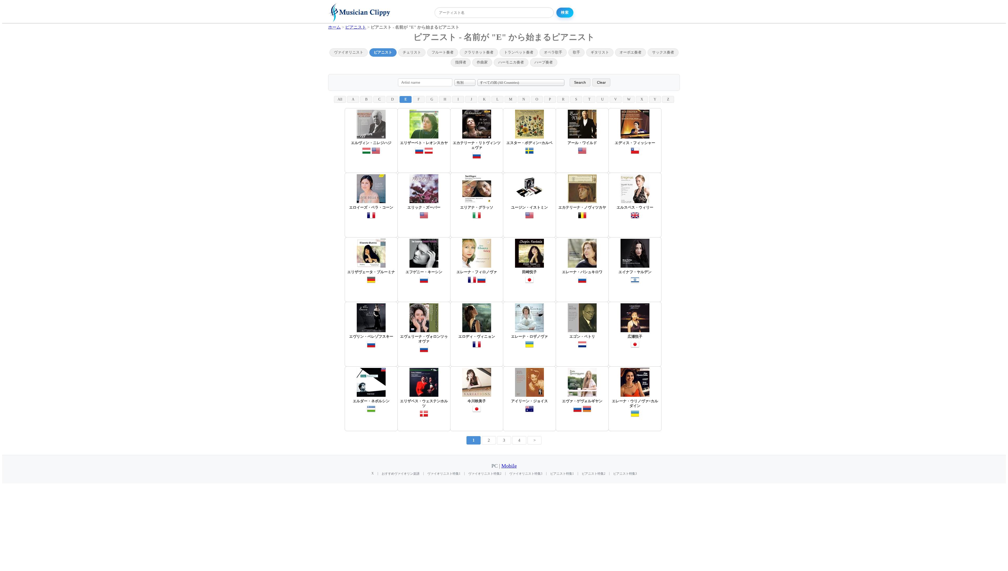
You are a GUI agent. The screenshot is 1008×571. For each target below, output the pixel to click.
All (340, 99)
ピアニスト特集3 (625, 473)
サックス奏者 (663, 52)
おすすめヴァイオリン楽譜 (400, 473)
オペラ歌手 (553, 52)
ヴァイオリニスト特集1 (443, 473)
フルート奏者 (443, 52)
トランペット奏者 (518, 52)
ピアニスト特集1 (562, 473)
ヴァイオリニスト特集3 (525, 473)
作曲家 (482, 62)
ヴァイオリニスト (348, 52)
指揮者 (460, 62)
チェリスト (412, 52)
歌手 (576, 52)
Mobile (509, 466)
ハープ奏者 (543, 62)
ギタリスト (600, 52)
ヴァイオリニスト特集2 (484, 473)
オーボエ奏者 (631, 52)
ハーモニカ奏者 (511, 62)
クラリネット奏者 (479, 52)
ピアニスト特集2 (593, 473)
